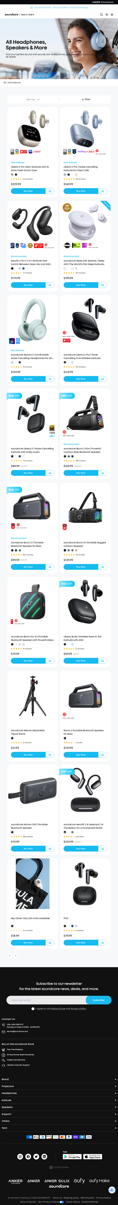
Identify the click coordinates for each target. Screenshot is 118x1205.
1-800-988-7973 (17, 1024)
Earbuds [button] (6, 1100)
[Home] (19, 14)
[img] (29, 1137)
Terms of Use (58, 1008)
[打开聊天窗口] (112, 1190)
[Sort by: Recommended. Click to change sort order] (38, 99)
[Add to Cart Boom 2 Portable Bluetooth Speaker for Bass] (102, 755)
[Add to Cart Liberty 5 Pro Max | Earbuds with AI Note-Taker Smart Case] (49, 191)
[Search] (101, 14)
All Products (14, 82)
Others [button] (5, 1121)
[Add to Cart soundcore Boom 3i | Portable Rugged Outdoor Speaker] (102, 567)
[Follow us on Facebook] (28, 1157)
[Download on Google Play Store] (72, 1156)
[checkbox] (33, 1008)
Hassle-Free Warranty (16, 1060)
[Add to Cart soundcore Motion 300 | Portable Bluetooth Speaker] (49, 849)
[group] (32, 184)
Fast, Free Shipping (15, 1049)
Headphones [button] (9, 1093)
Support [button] (6, 1114)
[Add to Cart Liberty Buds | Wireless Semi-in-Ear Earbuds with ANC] (102, 661)
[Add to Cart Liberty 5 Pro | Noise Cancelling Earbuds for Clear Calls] (102, 191)
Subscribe (98, 1000)
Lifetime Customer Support (18, 1065)
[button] (12, 174)
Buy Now (28, 191)
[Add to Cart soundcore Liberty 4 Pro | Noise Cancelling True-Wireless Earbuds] (102, 379)
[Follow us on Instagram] (20, 1157)
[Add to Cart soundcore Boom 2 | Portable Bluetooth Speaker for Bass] (49, 567)
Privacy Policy (78, 1008)
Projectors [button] (8, 1086)
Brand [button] (5, 1079)
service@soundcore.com (17, 1031)
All (4, 82)
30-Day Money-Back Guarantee (20, 1055)
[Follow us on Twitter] (36, 1157)
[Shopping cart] (106, 14)
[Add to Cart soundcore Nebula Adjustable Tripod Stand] (49, 755)
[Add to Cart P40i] (102, 943)
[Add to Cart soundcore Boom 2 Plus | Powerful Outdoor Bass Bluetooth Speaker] (102, 473)
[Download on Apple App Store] (92, 1156)
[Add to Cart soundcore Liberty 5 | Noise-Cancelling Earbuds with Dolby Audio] (49, 473)
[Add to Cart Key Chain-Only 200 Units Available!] (49, 943)
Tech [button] (4, 1127)
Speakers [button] (7, 1107)
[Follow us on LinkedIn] (44, 1157)
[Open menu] (112, 14)
